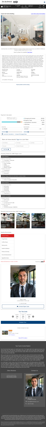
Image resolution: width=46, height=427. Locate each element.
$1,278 (42, 120)
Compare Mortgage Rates (21, 134)
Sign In (19, 139)
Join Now (5, 149)
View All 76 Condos (23, 338)
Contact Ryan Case (24, 306)
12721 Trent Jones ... (12, 334)
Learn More (38, 13)
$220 (43, 122)
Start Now (29, 52)
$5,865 (42, 118)
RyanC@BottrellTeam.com (33, 401)
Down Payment (26, 126)
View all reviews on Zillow (11, 376)
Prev (13, 317)
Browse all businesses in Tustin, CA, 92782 (9, 261)
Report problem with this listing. (23, 84)
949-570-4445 (23, 303)
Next (33, 317)
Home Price (4, 126)
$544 (43, 124)
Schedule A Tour (22, 322)
